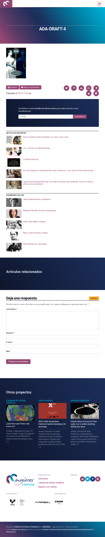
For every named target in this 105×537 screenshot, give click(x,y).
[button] (66, 88)
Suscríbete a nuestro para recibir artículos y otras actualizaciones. (48, 109)
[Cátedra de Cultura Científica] (18, 502)
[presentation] (52, 140)
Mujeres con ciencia (47, 487)
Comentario (11, 309)
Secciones (43, 478)
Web (8, 351)
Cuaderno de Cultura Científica (16, 402)
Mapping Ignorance (80, 401)
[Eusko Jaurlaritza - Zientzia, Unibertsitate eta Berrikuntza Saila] (59, 502)
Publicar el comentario (18, 361)
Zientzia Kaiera (45, 401)
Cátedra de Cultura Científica (51, 483)
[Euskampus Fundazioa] (42, 502)
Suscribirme (80, 116)
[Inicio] (6, 3)
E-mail (9, 342)
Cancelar (94, 298)
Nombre (10, 333)
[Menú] (99, 3)
